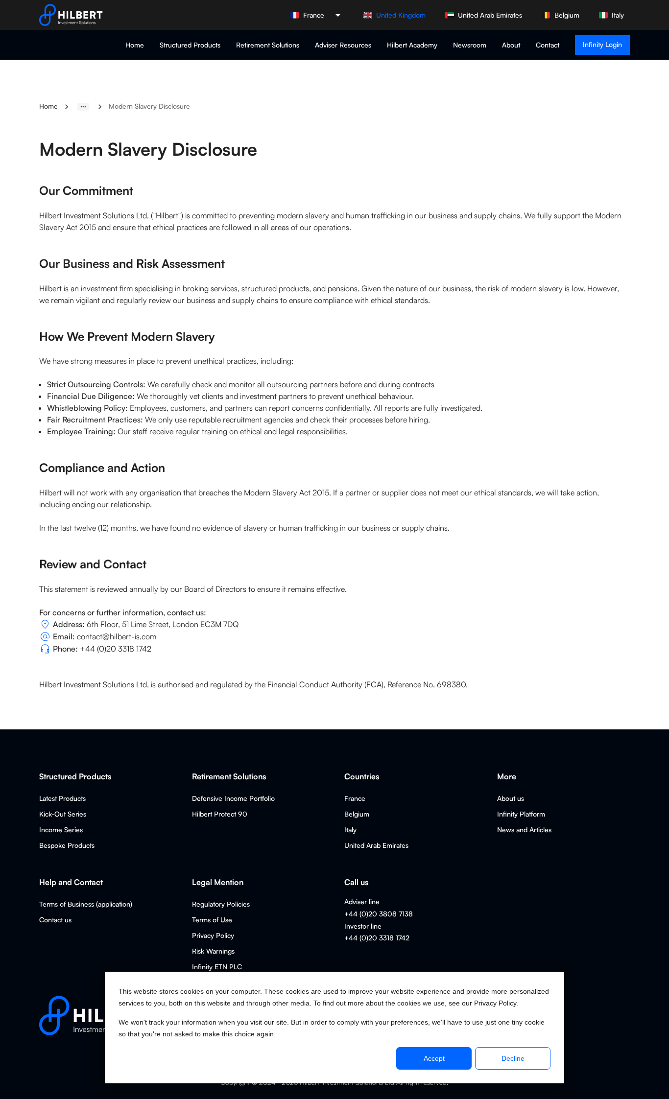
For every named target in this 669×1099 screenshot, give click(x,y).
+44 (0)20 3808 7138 (378, 914)
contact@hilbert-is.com (116, 636)
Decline (513, 1058)
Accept (434, 1058)
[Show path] (83, 107)
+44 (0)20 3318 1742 (115, 649)
